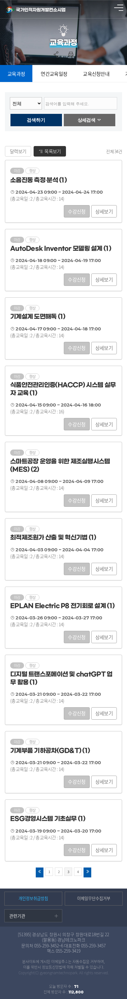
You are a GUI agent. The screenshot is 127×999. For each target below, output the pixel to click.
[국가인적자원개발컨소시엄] (36, 10)
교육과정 (16, 73)
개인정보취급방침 (33, 898)
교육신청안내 (96, 73)
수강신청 (76, 211)
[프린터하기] (71, 54)
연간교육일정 (54, 73)
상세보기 (104, 211)
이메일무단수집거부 (93, 898)
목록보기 (52, 151)
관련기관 (17, 916)
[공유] (56, 54)
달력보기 (18, 151)
